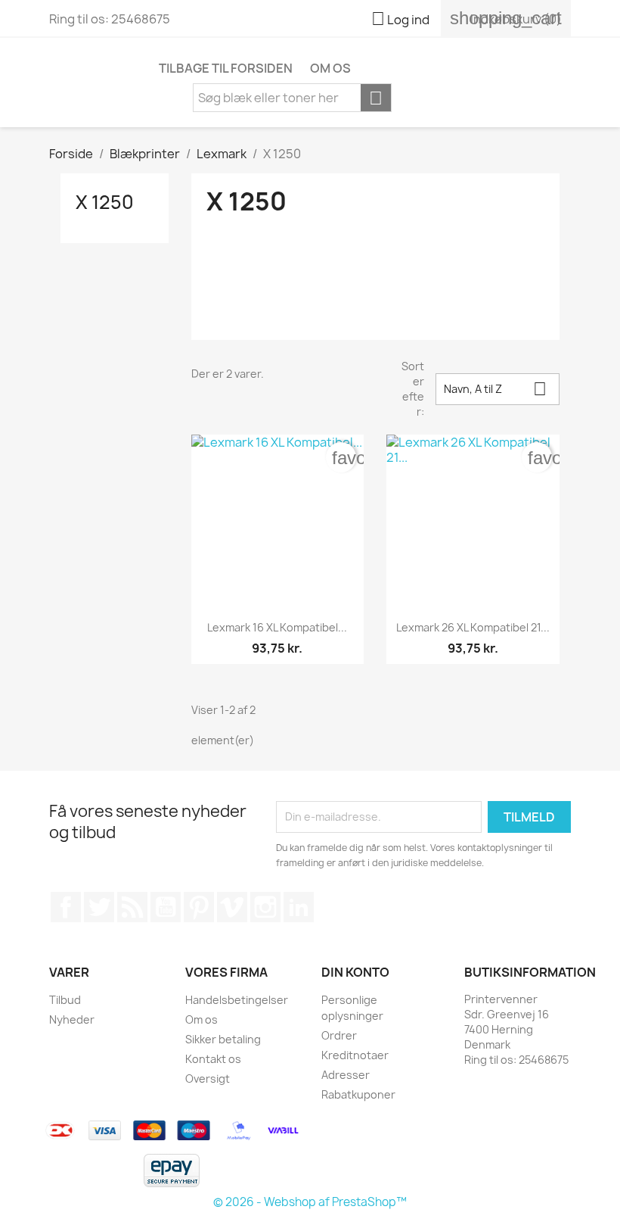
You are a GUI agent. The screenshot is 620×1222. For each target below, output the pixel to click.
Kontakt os (213, 1059)
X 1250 (105, 202)
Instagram (265, 907)
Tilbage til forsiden (226, 68)
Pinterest (199, 907)
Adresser (345, 1075)
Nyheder (72, 1019)
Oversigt (207, 1078)
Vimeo (232, 907)
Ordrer (339, 1035)
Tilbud (65, 1000)
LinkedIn (299, 907)
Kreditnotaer (355, 1055)
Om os (330, 68)
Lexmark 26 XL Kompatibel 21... (473, 627)
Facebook (66, 907)
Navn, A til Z (495, 389)
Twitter (99, 907)
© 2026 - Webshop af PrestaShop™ (310, 1202)
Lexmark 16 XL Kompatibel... (277, 627)
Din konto (355, 972)
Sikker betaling (223, 1039)
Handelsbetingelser (236, 1000)
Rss (132, 907)
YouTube (165, 907)
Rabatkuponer (358, 1094)
